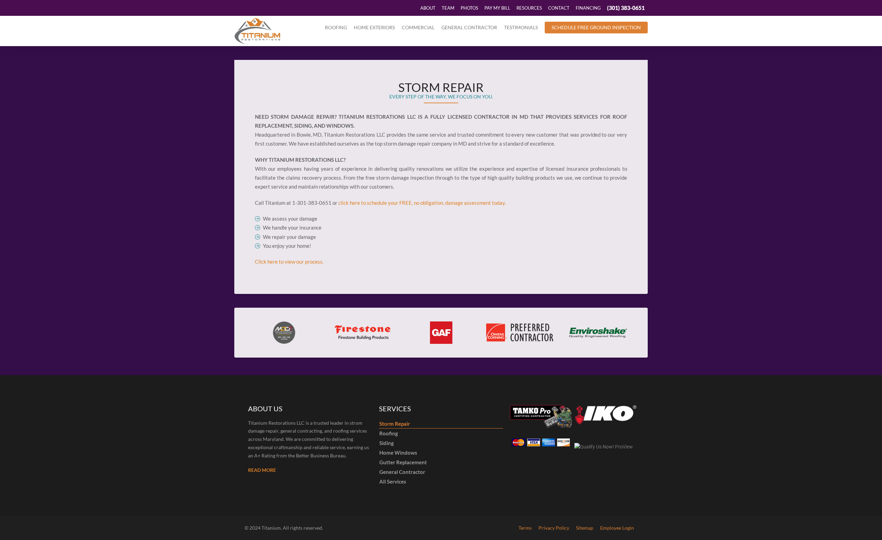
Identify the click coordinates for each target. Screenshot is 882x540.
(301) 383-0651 (626, 7)
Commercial (418, 27)
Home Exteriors (374, 27)
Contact (559, 8)
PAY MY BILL (497, 8)
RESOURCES (529, 8)
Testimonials (521, 27)
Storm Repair (394, 424)
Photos (469, 8)
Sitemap (584, 528)
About (427, 8)
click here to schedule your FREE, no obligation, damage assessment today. (422, 203)
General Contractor (469, 27)
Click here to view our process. (289, 261)
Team (448, 8)
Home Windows (398, 452)
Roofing (336, 27)
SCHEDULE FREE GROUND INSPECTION (596, 27)
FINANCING (588, 8)
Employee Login (617, 528)
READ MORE (262, 470)
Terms (525, 528)
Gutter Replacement (403, 462)
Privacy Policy (554, 528)
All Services (392, 481)
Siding (386, 443)
